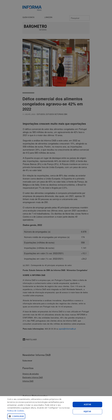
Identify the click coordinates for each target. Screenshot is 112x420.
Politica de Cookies (15, 410)
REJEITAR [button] (87, 411)
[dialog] (56, 408)
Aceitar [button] (87, 404)
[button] (38, 416)
